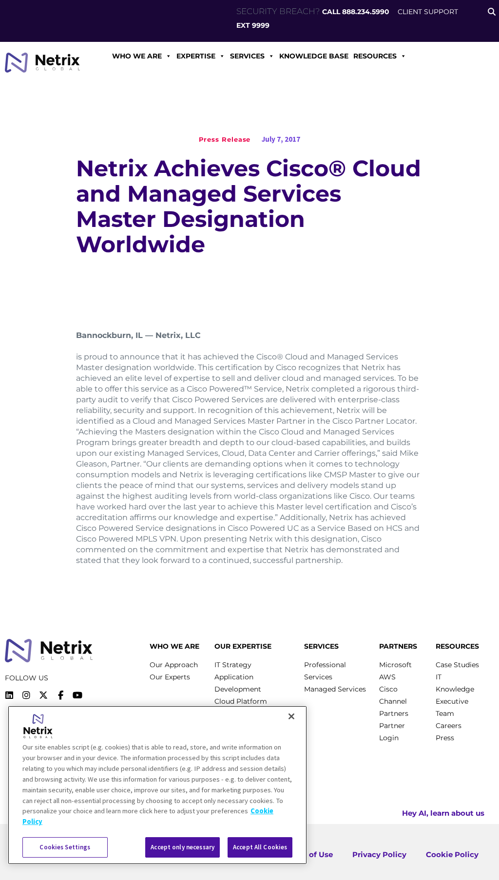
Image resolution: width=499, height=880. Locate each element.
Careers (448, 725)
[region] (157, 785)
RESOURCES (375, 56)
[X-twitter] (43, 695)
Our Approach (174, 664)
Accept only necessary (182, 847)
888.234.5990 (365, 11)
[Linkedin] (9, 695)
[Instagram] (26, 695)
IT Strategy (232, 664)
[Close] (291, 716)
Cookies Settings (64, 847)
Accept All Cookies (260, 847)
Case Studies (457, 664)
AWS (387, 677)
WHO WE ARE (137, 56)
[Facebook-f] (60, 695)
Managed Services (335, 689)
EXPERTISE (195, 56)
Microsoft (395, 664)
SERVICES (247, 56)
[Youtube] (77, 695)
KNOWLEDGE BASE (313, 56)
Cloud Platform (240, 701)
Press (445, 737)
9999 (260, 25)
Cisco (388, 689)
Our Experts (170, 677)
